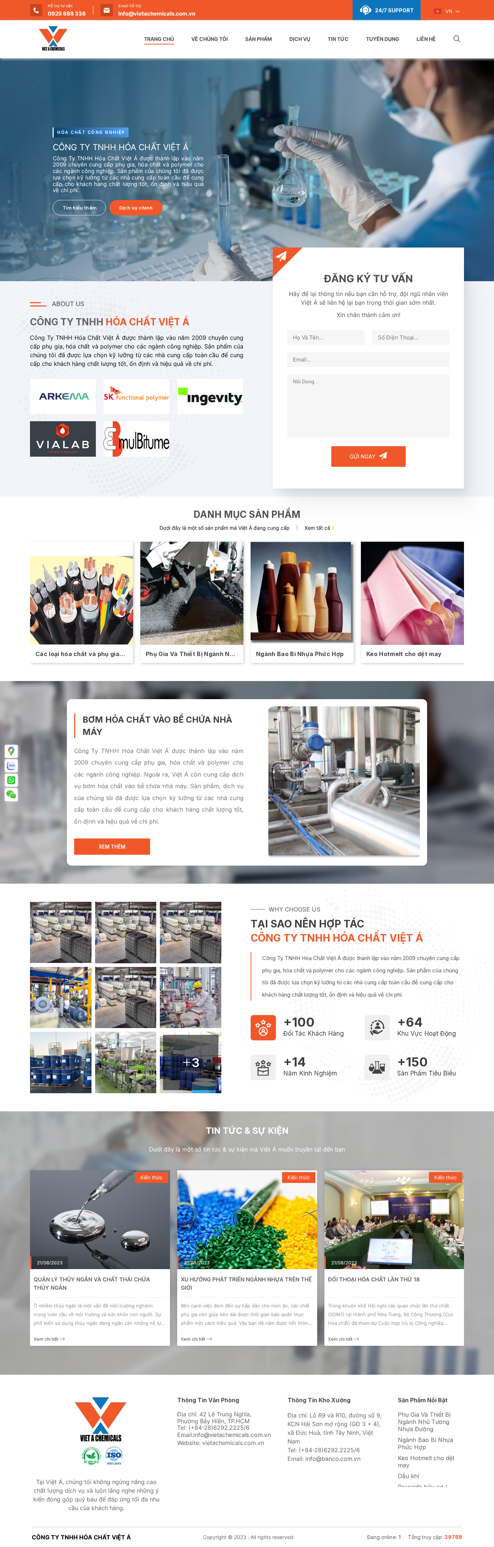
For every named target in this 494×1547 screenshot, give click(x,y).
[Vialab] (63, 438)
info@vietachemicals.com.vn (156, 13)
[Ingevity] (210, 396)
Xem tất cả (317, 528)
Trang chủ (159, 39)
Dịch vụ (299, 39)
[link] (100, 1219)
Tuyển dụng (382, 39)
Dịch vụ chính (136, 208)
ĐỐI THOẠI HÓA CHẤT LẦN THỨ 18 (227, 1279)
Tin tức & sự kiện (247, 1130)
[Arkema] (63, 396)
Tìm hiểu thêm (80, 208)
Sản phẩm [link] (258, 39)
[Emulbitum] (136, 438)
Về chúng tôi (209, 39)
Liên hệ (426, 39)
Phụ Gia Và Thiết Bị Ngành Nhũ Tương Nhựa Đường (424, 1422)
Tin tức (338, 39)
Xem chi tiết (46, 1339)
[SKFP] (136, 396)
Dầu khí (408, 1476)
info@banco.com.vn (333, 1458)
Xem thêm (112, 847)
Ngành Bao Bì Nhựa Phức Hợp (425, 1443)
